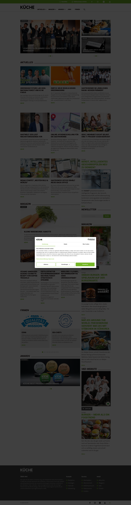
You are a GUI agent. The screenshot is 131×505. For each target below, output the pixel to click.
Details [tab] (65, 244)
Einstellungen (64, 264)
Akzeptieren (85, 264)
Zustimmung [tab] (45, 244)
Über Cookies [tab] (86, 244)
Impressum (51, 259)
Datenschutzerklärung (42, 259)
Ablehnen (46, 264)
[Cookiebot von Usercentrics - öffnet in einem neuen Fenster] (89, 240)
